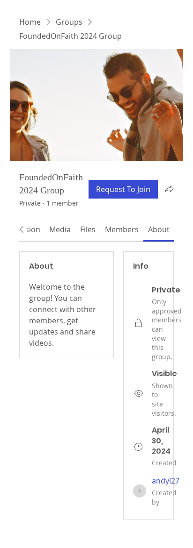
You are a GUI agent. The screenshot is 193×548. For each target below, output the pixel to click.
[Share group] (169, 188)
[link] (60, 229)
